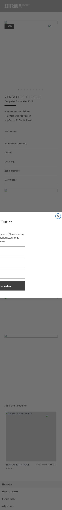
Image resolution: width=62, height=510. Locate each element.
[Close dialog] (58, 216)
